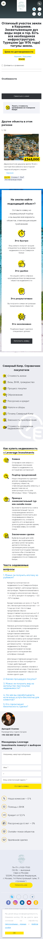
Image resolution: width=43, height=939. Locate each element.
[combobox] (3, 773)
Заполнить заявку (21, 341)
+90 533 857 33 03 (10, 735)
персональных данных (15, 924)
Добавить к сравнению (14, 65)
